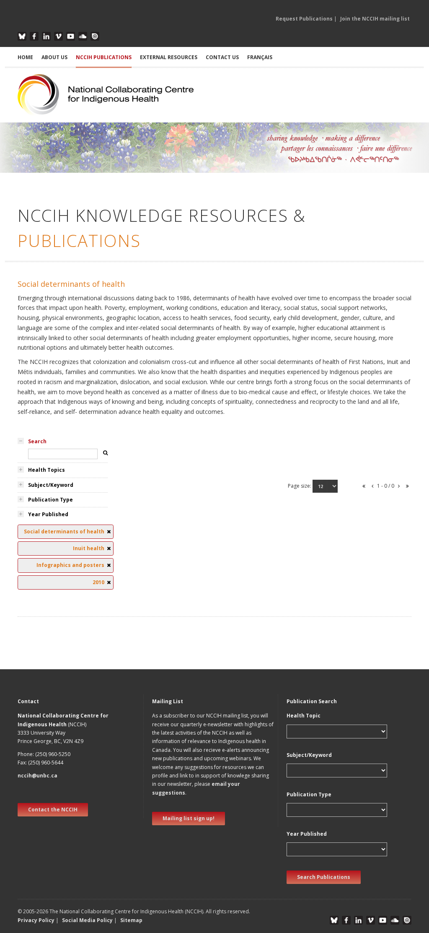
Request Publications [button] (304, 18)
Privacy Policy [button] (36, 920)
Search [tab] (37, 441)
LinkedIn (46, 36)
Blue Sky (22, 36)
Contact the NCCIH (53, 809)
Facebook (34, 36)
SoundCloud (82, 36)
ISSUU (94, 36)
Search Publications (323, 877)
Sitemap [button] (131, 920)
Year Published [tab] (48, 514)
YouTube (70, 36)
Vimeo (58, 36)
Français (259, 57)
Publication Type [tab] (50, 499)
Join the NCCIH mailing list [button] (375, 18)
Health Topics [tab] (46, 469)
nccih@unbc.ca (37, 775)
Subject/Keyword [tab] (50, 485)
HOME (25, 57)
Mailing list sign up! (188, 818)
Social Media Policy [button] (87, 920)
